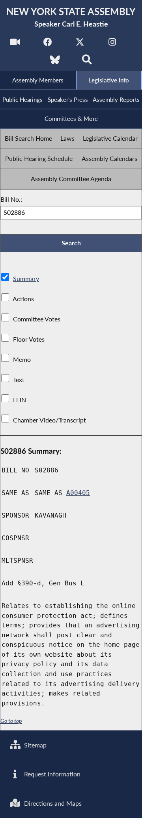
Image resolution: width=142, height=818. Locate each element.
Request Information (51, 774)
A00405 (78, 493)
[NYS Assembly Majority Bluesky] (55, 62)
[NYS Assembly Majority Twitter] (80, 44)
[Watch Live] (15, 44)
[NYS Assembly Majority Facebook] (47, 44)
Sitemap (34, 745)
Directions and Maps (52, 803)
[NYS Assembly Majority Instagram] (112, 44)
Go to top (11, 721)
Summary (26, 278)
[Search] (87, 62)
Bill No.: (11, 199)
